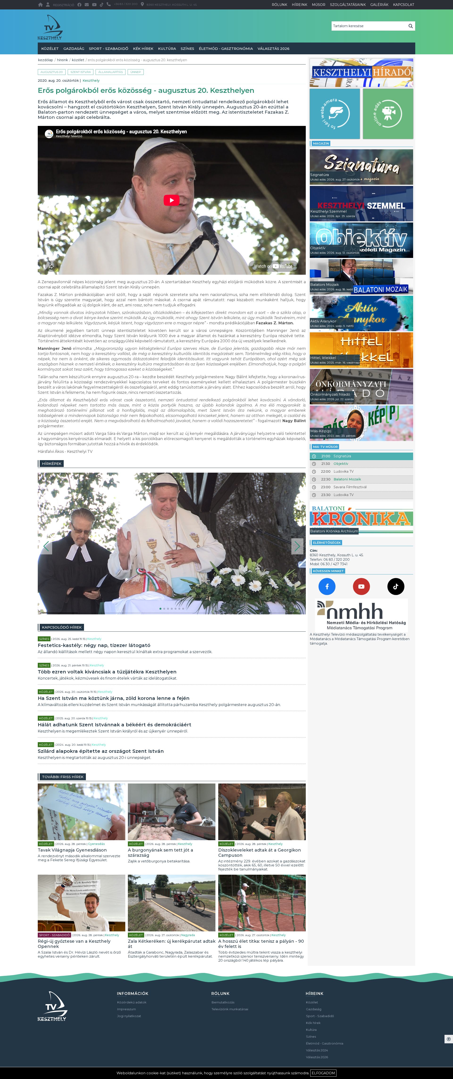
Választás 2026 (273, 48)
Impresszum (126, 1009)
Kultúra (167, 48)
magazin (321, 143)
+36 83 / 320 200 (126, 4)
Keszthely (91, 80)
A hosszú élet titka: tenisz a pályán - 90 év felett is (261, 944)
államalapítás (110, 72)
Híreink (62, 60)
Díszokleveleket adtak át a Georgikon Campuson (259, 853)
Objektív (341, 464)
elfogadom (323, 1073)
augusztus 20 (52, 72)
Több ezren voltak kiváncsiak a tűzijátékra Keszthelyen (107, 672)
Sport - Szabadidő (108, 48)
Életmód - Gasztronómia (226, 48)
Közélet (50, 48)
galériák (379, 5)
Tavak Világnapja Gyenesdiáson (72, 850)
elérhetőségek (327, 542)
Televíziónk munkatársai (230, 1009)
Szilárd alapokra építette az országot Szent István (101, 751)
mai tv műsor (325, 447)
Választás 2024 (317, 1050)
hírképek (51, 463)
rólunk (279, 5)
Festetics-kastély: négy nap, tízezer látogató (94, 645)
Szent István (81, 72)
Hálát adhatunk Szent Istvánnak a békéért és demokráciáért (114, 725)
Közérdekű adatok (132, 1002)
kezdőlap (45, 60)
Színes (187, 48)
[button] (46, 546)
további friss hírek (63, 777)
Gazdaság (73, 48)
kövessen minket (328, 571)
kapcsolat (403, 5)
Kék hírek (143, 48)
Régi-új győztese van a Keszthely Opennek (74, 944)
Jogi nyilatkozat (129, 1016)
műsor (318, 5)
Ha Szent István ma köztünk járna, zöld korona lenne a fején (113, 698)
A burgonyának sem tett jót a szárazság (160, 853)
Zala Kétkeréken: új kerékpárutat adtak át (171, 944)
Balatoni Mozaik (347, 479)
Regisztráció (63, 5)
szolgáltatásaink (348, 5)
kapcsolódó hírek (62, 627)
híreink (299, 5)
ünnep (135, 72)
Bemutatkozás (223, 1002)
